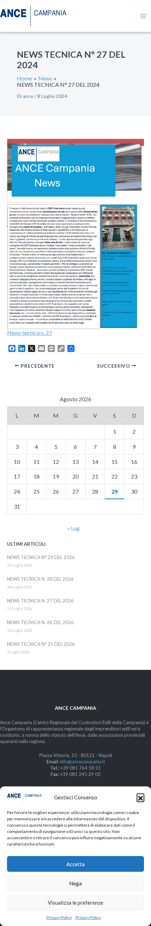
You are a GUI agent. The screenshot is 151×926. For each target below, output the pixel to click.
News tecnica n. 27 (29, 332)
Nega (75, 883)
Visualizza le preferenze (75, 902)
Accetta (75, 864)
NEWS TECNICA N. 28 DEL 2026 (40, 579)
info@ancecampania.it (82, 761)
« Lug (73, 528)
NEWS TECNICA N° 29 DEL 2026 (41, 557)
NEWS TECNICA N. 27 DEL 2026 (40, 600)
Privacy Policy (59, 917)
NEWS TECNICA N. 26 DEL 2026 (40, 622)
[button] (140, 797)
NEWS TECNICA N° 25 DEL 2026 (41, 644)
